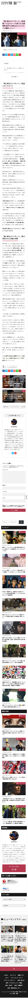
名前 (4, 485)
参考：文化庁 (8, 985)
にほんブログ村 (5, 890)
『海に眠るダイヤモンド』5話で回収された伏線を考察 (14, 73)
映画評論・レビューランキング (8, 883)
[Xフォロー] (13, 453)
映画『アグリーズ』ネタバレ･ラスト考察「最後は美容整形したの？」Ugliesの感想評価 (13, 661)
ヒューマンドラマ (22, 33)
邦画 (24, 599)
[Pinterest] (20, 55)
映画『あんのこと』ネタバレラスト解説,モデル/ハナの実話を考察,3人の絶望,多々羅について (13, 616)
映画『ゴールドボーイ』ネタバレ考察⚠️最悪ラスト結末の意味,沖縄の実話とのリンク (14, 706)
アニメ (23, 666)
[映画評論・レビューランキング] (10, 882)
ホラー (23, 622)
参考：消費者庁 (18, 985)
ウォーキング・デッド (17, 977)
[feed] (14, 968)
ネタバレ (6, 367)
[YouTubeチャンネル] (15, 453)
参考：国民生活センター (14, 988)
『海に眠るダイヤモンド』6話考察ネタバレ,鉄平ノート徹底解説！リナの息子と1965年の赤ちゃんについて (21, 959)
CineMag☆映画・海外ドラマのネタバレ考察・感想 (11, 3)
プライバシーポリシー (9, 980)
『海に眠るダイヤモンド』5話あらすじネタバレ (14, 69)
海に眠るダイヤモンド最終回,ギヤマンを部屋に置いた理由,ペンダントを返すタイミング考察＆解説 (13, 756)
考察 (10, 367)
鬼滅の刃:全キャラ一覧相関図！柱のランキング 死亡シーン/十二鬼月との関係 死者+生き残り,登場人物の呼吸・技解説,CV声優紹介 (14, 684)
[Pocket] (14, 55)
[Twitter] (6, 55)
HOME (6, 406)
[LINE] (17, 55)
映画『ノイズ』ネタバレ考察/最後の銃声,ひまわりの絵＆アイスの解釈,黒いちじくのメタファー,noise (13, 549)
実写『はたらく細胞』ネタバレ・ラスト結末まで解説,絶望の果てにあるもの (13, 778)
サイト (3, 497)
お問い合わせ (20, 980)
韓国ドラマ (21, 975)
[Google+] (9, 55)
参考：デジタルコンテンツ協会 (14, 982)
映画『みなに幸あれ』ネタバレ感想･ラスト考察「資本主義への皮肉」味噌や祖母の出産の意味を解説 (13, 639)
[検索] (21, 522)
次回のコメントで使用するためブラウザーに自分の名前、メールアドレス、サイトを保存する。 (13, 506)
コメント (5, 469)
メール (4, 491)
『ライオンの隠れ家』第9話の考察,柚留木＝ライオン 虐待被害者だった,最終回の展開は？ (13, 822)
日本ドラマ (15, 366)
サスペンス (23, 689)
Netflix (23, 576)
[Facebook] (3, 55)
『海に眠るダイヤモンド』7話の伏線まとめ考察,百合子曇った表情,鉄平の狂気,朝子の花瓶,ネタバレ (13, 800)
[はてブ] (12, 55)
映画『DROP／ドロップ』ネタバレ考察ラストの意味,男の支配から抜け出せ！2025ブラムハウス (13, 733)
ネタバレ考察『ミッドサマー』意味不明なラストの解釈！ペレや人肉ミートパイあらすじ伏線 (13, 571)
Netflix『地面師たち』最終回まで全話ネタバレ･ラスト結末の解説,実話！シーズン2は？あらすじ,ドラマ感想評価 (14, 593)
